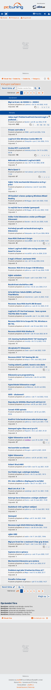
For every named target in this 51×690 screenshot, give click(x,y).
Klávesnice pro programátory (21, 374)
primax (27, 287)
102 (48, 125)
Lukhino (28, 104)
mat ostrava (29, 172)
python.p (28, 270)
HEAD (27, 132)
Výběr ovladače (14, 275)
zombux (28, 440)
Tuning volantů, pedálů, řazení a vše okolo (26, 364)
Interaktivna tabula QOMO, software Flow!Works (24, 293)
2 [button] (24, 92)
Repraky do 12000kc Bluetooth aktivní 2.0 (26, 402)
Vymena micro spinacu (18, 552)
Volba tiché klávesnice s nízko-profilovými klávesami (27, 218)
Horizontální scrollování (18, 447)
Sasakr (27, 278)
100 (41, 125)
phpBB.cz (30, 685)
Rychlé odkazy (2, 14)
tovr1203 (28, 467)
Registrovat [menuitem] (49, 14)
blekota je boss (30, 150)
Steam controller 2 (16, 129)
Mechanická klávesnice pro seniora (23, 561)
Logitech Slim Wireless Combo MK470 (25, 138)
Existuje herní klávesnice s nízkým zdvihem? (27, 497)
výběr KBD (12, 534)
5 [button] (34, 92)
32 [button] (39, 92)
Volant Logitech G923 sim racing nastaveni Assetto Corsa (27, 250)
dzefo (27, 483)
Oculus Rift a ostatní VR (19, 148)
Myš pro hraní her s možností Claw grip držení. (28, 541)
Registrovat (27, 18)
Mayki (27, 563)
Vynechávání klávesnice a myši (21, 384)
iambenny (28, 187)
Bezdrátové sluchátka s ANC (20, 284)
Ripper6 (27, 431)
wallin (27, 536)
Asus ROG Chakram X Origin (20, 238)
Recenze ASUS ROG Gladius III (21, 331)
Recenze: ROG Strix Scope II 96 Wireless (26, 267)
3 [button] (27, 92)
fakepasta (28, 233)
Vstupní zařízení (11, 84)
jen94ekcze (29, 387)
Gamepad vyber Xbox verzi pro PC (23, 428)
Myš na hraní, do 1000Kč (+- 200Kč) (23, 102)
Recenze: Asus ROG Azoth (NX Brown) (24, 303)
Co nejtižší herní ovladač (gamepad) (23, 207)
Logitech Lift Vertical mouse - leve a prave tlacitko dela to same (27, 312)
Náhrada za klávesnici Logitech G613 (24, 160)
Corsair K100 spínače (17, 409)
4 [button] (30, 92)
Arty (20, 682)
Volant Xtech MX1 (16, 464)
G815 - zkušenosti (16, 394)
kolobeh (28, 367)
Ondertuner (29, 412)
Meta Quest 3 (14, 169)
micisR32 (28, 253)
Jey (26, 163)
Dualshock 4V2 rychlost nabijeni (22, 506)
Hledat (4, 18)
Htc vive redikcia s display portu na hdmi (26, 481)
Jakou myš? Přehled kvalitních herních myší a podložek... (28, 118)
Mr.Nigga (28, 201)
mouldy (27, 341)
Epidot (27, 122)
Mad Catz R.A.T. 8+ (16, 488)
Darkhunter (29, 377)
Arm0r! (27, 326)
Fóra (6, 14)
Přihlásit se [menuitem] (45, 14)
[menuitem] (37, 14)
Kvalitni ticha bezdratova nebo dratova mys (27, 419)
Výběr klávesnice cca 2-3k (19, 437)
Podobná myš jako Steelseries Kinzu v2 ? (26, 570)
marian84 (28, 316)
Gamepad (12, 516)
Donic (27, 474)
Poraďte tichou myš (17, 579)
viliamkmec (29, 297)
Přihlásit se (15, 18)
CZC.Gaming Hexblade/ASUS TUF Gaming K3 (27, 339)
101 (45, 125)
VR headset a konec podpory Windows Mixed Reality (27, 197)
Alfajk (27, 518)
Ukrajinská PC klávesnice (19, 348)
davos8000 (28, 241)
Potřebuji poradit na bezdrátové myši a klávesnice (25, 229)
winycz (27, 359)
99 (37, 125)
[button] (18, 92)
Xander (27, 222)
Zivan (27, 350)
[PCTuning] (13, 5)
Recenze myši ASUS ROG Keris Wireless (25, 525)
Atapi (26, 572)
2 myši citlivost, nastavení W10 (22, 258)
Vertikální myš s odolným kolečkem (23, 472)
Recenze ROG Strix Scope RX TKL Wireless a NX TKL (27, 322)
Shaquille (28, 141)
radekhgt (28, 491)
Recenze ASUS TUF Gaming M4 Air (23, 357)
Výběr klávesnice (15, 455)
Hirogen (28, 450)
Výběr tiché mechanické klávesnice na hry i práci (27, 183)
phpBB (18, 680)
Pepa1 (27, 544)
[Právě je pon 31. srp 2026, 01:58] (45, 78)
